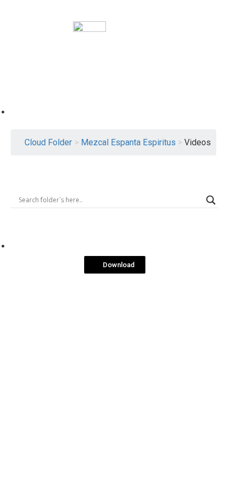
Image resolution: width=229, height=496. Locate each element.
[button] (114, 265)
